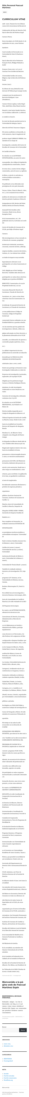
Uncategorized (17, 975)
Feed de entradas (9, 1076)
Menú (4, 12)
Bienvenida (5, 1087)
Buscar (4, 1027)
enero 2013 (7, 1044)
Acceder (6, 1073)
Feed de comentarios (10, 1078)
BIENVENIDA (19, 1016)
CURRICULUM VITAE (13, 19)
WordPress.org (8, 1080)
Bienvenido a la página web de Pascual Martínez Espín (14, 985)
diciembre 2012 (8, 1046)
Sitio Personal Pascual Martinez (10, 1092)
